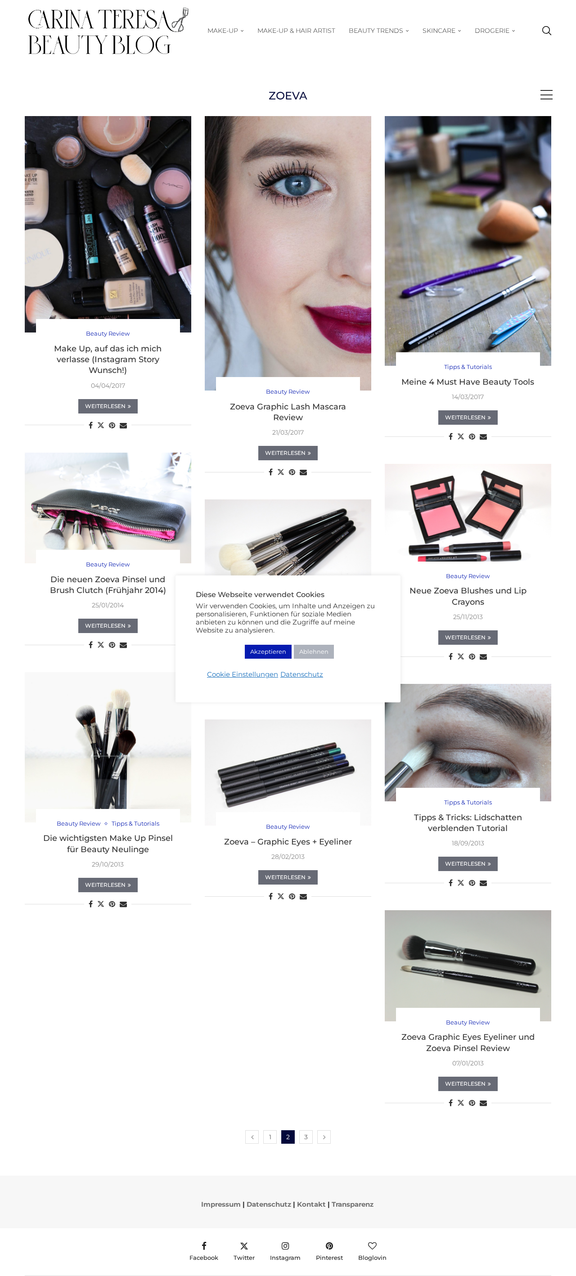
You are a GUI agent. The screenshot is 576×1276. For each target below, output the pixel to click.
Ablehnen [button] (313, 651)
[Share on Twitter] (100, 425)
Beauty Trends (376, 31)
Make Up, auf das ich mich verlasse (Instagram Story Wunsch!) (108, 360)
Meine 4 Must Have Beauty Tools (467, 382)
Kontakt (311, 1204)
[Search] (546, 31)
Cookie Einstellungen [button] (242, 674)
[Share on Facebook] (91, 425)
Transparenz (353, 1204)
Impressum (221, 1204)
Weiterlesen (105, 406)
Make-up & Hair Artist (296, 31)
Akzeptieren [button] (268, 651)
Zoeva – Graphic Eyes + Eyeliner (288, 842)
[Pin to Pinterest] (112, 425)
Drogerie (492, 31)
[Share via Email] (123, 425)
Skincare (439, 31)
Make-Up (222, 31)
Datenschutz (269, 1204)
